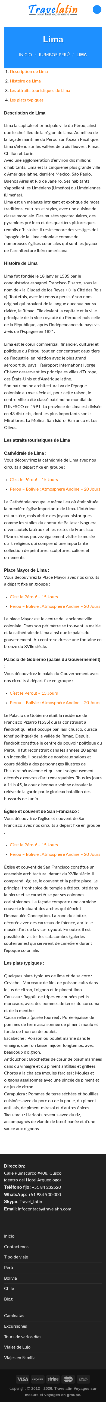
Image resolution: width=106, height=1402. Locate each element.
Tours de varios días (22, 1337)
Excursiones (15, 1326)
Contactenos (16, 1247)
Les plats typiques (26, 100)
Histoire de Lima (25, 81)
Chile (9, 1288)
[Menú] (7, 9)
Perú (8, 1268)
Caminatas (14, 1316)
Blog (8, 1299)
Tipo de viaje (16, 1257)
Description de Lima (29, 71)
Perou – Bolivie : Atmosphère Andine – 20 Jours (55, 489)
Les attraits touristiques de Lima (40, 90)
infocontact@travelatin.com (44, 1209)
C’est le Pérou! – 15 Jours (34, 480)
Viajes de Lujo (17, 1347)
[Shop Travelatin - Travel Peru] (53, 9)
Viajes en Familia (20, 1358)
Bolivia (10, 1278)
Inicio (25, 55)
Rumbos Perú (54, 55)
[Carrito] (97, 9)
